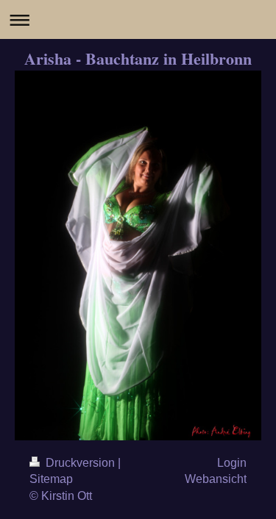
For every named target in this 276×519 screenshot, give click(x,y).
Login (232, 463)
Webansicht (216, 479)
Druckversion (80, 463)
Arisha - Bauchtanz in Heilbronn (138, 58)
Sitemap (51, 479)
